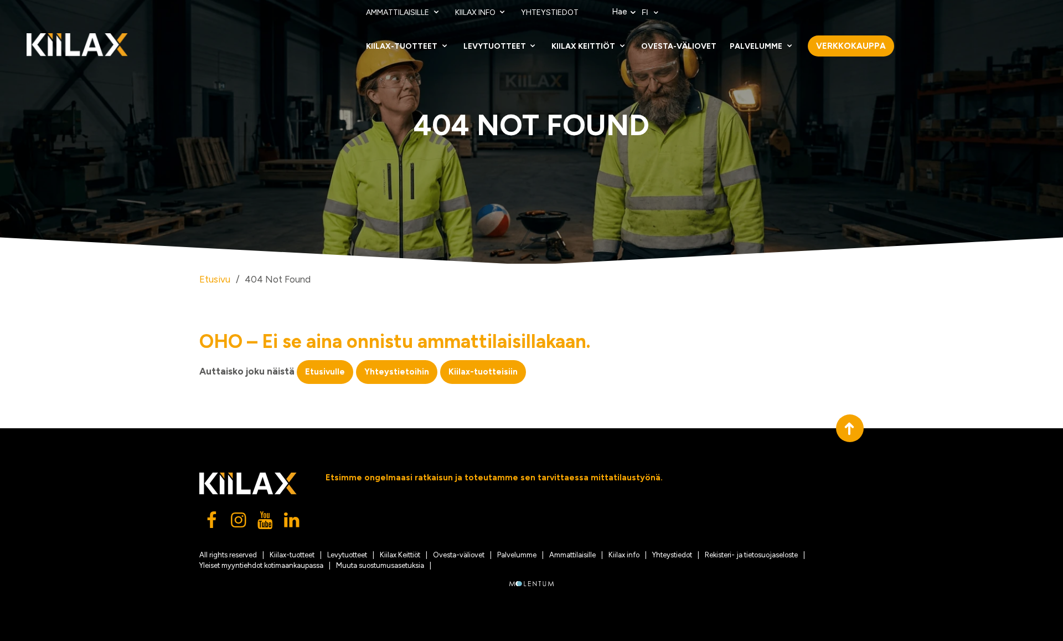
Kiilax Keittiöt (584, 46)
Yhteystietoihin (396, 372)
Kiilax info (476, 12)
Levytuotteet (495, 46)
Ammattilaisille (398, 12)
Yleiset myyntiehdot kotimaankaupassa (261, 565)
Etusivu (214, 279)
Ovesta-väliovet (678, 46)
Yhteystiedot (550, 12)
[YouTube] (265, 523)
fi (646, 12)
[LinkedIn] (292, 523)
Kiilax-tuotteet (402, 46)
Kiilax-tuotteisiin (483, 372)
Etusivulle (325, 372)
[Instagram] (239, 523)
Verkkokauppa (851, 46)
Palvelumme (757, 46)
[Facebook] (212, 523)
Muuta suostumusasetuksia (380, 565)
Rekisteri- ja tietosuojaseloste (751, 555)
